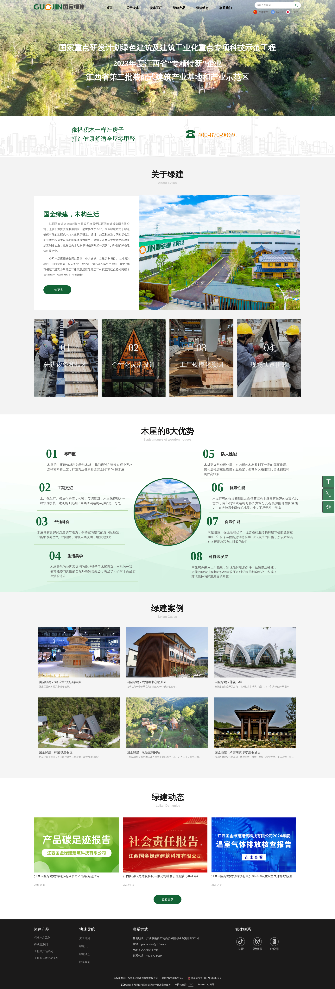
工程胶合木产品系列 (46, 958)
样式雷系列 (41, 944)
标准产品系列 (42, 937)
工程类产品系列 (43, 951)
